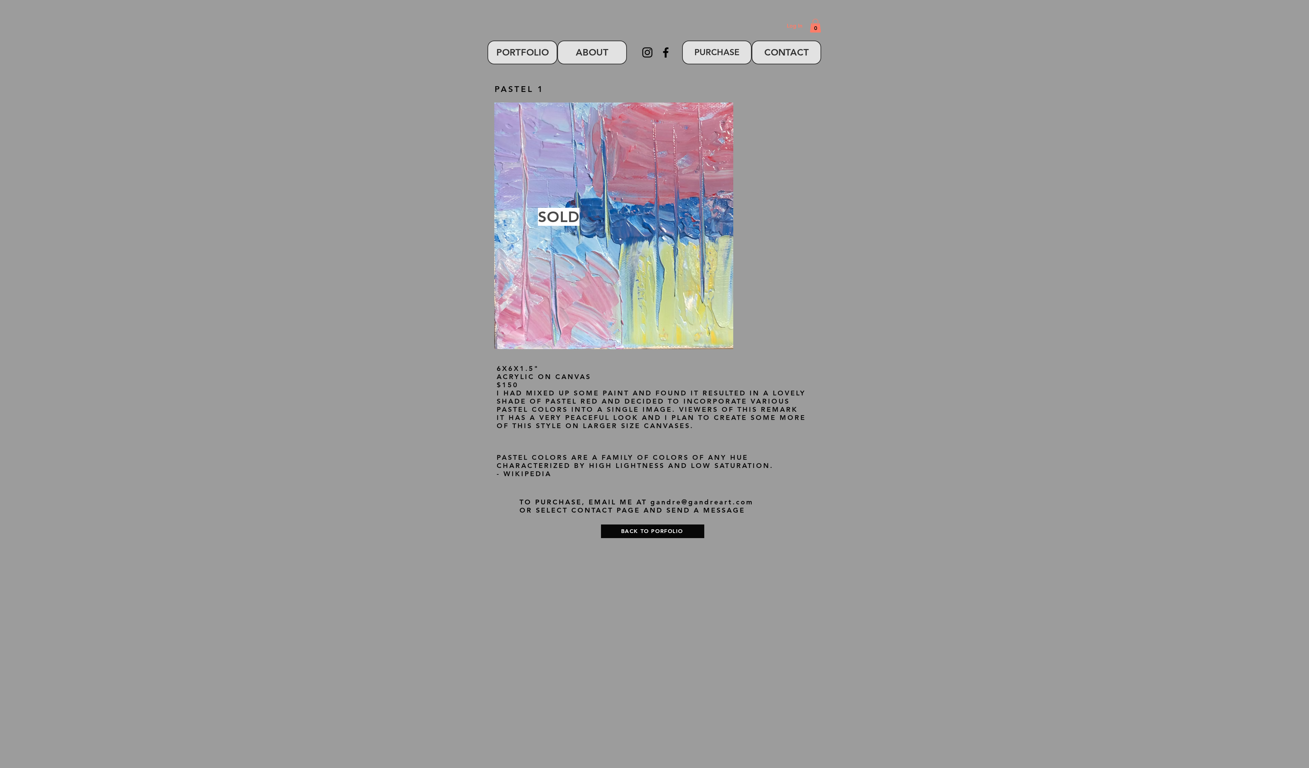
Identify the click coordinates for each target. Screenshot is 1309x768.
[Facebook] (666, 52)
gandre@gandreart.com (701, 502)
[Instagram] (647, 52)
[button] (815, 26)
